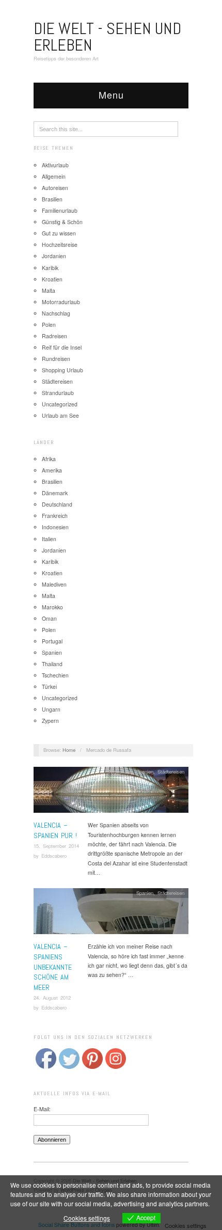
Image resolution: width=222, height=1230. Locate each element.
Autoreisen (55, 188)
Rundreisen (56, 358)
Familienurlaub (59, 210)
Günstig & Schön (62, 222)
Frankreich (55, 515)
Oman (49, 618)
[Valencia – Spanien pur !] (111, 793)
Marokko (52, 607)
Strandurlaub (58, 393)
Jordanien (54, 256)
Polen (49, 324)
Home (68, 749)
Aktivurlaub (55, 165)
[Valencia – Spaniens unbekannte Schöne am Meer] (111, 914)
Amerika (52, 470)
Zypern (50, 720)
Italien (49, 539)
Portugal (52, 641)
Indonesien (55, 527)
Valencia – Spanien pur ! (55, 830)
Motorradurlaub (61, 302)
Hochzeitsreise (59, 244)
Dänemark (55, 493)
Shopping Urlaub (62, 370)
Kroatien (52, 279)
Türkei (49, 686)
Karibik (50, 268)
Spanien (52, 652)
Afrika (49, 459)
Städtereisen (57, 381)
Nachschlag (56, 313)
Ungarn (51, 709)
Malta (48, 290)
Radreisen (54, 336)
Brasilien (52, 199)
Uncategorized (59, 404)
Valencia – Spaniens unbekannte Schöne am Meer (53, 966)
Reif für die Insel (62, 347)
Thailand (52, 664)
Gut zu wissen (59, 233)
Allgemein (54, 176)
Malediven (54, 584)
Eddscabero (54, 855)
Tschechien (55, 675)
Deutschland (57, 504)
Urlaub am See (60, 415)
